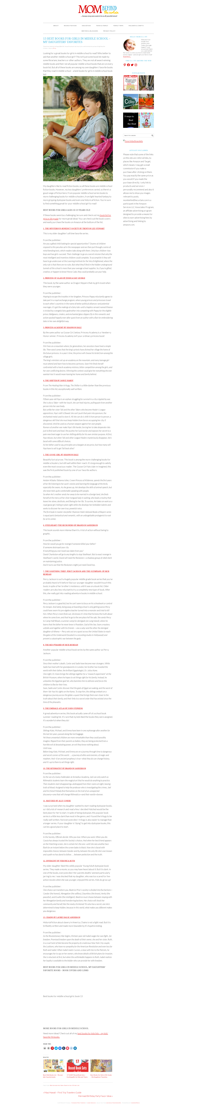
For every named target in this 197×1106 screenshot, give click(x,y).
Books (62, 1085)
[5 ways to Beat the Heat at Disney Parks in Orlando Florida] (130, 122)
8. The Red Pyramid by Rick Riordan (60, 645)
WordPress (135, 1103)
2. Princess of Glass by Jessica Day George (64, 278)
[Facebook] (128, 65)
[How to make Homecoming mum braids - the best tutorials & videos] (146, 84)
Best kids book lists (55, 1085)
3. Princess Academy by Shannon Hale (62, 327)
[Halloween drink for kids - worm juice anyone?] (146, 103)
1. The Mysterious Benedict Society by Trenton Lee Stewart (74, 228)
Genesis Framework (113, 1103)
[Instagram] (135, 65)
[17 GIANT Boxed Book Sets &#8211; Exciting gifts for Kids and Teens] (77, 1065)
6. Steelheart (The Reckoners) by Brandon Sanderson (70, 525)
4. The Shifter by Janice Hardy (58, 380)
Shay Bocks (91, 1103)
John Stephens (75, 708)
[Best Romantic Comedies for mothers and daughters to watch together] (130, 84)
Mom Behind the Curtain (98, 10)
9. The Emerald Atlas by (55, 708)
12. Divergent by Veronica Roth (59, 861)
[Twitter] (132, 65)
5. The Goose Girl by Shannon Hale (60, 455)
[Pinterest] (124, 65)
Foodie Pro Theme (78, 1103)
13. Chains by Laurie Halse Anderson (61, 917)
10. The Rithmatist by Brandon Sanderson (64, 768)
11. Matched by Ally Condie (57, 801)
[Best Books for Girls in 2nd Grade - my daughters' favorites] (146, 122)
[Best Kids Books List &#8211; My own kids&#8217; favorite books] (54, 1065)
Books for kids (68, 1085)
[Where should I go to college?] (130, 103)
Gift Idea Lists (75, 1085)
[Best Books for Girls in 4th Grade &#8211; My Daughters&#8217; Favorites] (101, 1065)
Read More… (127, 56)
